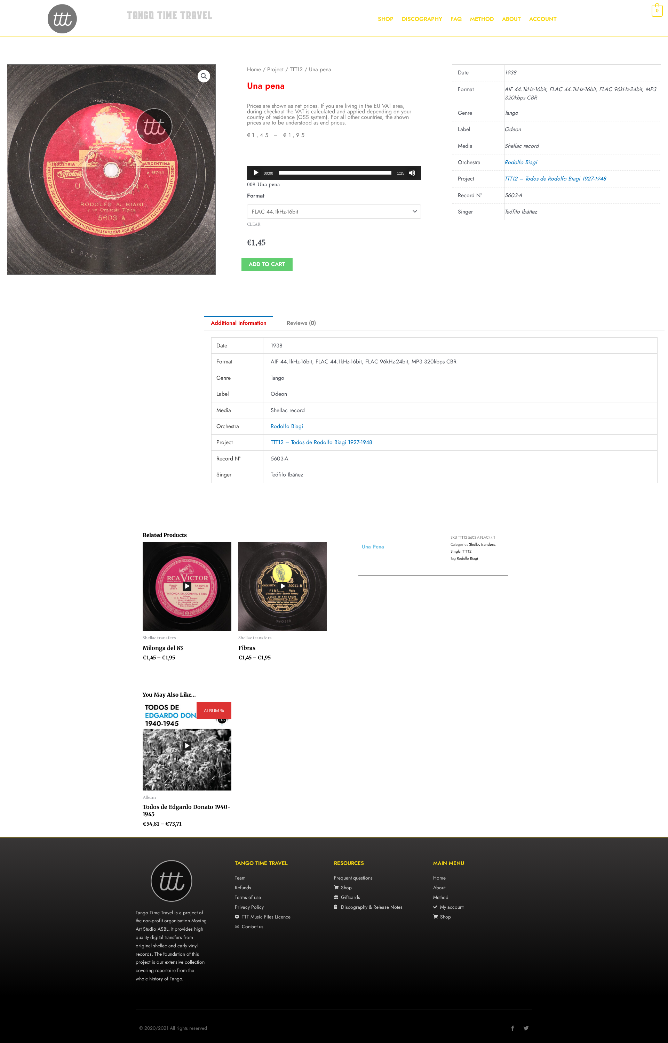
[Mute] (411, 172)
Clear (253, 225)
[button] (204, 76)
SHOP (385, 19)
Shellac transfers (482, 544)
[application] (334, 173)
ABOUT (511, 19)
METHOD (482, 19)
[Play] (256, 172)
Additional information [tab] (239, 323)
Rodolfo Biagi (520, 162)
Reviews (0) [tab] (301, 323)
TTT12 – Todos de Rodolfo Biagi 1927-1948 (555, 179)
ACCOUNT (543, 19)
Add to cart (267, 264)
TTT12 (296, 69)
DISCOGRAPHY (422, 19)
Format (255, 196)
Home (254, 69)
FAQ (456, 19)
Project (275, 69)
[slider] (335, 173)
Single (455, 551)
